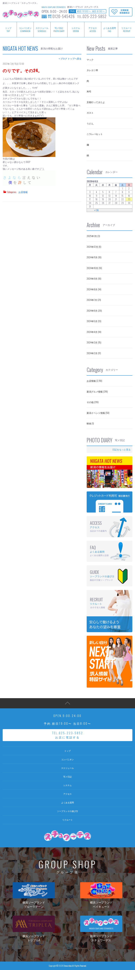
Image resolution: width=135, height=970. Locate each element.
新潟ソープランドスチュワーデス (101, 938)
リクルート (126, 29)
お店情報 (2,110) (94, 381)
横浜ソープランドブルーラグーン (33, 904)
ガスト (90, 112)
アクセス (92, 29)
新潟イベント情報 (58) (98, 413)
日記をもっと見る (121, 449)
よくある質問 (109, 29)
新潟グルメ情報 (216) (97, 391)
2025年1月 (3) (93, 236)
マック (90, 59)
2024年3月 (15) (94, 342)
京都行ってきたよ (96, 102)
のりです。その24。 (22, 70)
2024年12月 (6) (94, 246)
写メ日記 (58, 29)
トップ (67, 750)
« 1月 (96, 210)
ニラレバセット (95, 134)
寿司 (89, 91)
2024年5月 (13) (94, 321)
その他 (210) (93, 402)
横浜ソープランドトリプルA (33, 938)
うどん (90, 123)
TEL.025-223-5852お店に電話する (67, 735)
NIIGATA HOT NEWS (20, 48)
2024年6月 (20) (94, 310)
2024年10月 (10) (94, 268)
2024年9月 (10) (94, 278)
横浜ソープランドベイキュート (101, 904)
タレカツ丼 (92, 70)
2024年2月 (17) (94, 353)
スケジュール (42, 29)
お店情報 (23, 192)
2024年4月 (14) (94, 332)
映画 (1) (90, 423)
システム (76, 29)
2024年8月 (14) (94, 289)
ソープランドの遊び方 (67, 811)
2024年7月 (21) (94, 300)
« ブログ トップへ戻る (70, 58)
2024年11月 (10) (94, 257)
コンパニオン (25, 29)
